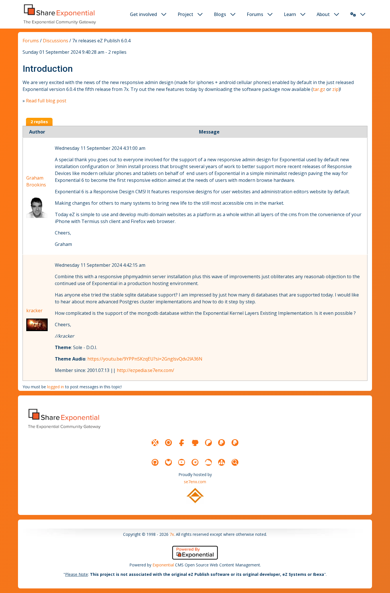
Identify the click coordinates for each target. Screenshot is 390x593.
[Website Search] (235, 462)
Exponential (163, 565)
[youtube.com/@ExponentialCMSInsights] (181, 462)
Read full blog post (46, 100)
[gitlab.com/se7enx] (168, 462)
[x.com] (155, 442)
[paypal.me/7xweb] (221, 442)
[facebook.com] (181, 442)
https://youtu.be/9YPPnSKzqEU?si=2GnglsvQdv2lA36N (144, 359)
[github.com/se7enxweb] (155, 462)
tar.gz (319, 89)
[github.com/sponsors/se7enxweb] (195, 442)
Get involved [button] (143, 14)
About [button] (323, 14)
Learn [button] (290, 14)
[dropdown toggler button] (163, 14)
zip (335, 89)
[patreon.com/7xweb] (208, 442)
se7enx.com (195, 481)
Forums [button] (255, 14)
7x (172, 534)
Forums (31, 40)
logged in (55, 386)
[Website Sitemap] (221, 462)
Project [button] (185, 14)
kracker (34, 310)
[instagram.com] (168, 442)
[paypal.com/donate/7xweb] (235, 442)
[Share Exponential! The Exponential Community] (59, 14)
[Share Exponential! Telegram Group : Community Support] (195, 462)
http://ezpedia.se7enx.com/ (145, 370)
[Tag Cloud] (208, 462)
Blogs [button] (220, 14)
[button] (353, 14)
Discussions (55, 40)
